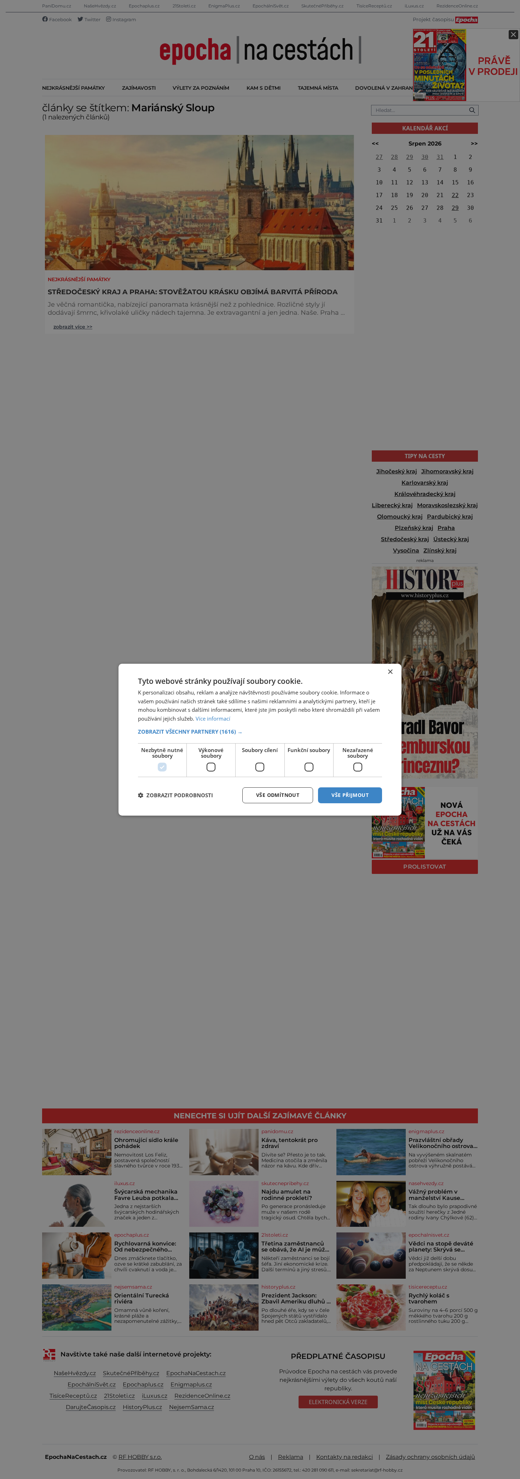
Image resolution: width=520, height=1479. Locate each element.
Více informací (213, 718)
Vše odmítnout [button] (277, 795)
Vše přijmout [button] (350, 795)
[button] (260, 731)
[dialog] (260, 739)
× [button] (390, 671)
